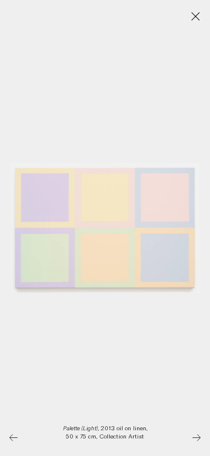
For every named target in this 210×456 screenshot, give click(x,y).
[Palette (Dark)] (197, 437)
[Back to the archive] (195, 16)
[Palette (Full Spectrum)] (14, 437)
